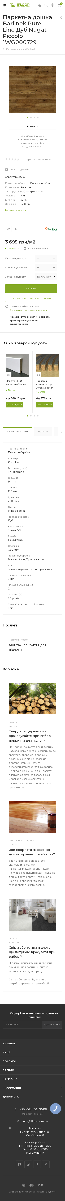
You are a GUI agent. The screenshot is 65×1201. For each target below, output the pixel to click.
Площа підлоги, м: (16, 258)
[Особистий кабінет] (52, 5)
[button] (27, 117)
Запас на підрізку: (15, 276)
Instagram (28, 1164)
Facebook (19, 1164)
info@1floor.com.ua (35, 1121)
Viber (46, 1164)
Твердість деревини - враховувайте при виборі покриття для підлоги (30, 735)
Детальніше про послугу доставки (28, 310)
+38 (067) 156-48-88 (33, 1109)
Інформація (12, 1087)
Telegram (37, 1164)
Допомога (11, 1096)
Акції (6, 1052)
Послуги (9, 1061)
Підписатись (52, 1024)
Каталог (9, 1043)
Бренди (8, 1070)
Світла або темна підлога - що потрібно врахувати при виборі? (32, 952)
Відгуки (43, 431)
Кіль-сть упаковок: (16, 267)
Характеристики (17, 431)
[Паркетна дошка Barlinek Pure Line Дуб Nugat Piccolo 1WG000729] (32, 89)
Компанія (10, 1079)
